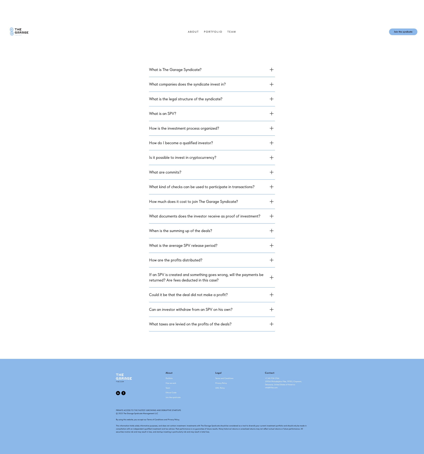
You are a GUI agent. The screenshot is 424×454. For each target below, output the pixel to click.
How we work (171, 383)
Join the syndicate (173, 397)
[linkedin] (118, 393)
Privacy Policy (221, 383)
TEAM (231, 31)
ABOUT (193, 31)
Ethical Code (171, 392)
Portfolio (169, 378)
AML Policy (220, 388)
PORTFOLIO (213, 31)
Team (168, 388)
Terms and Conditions (224, 378)
